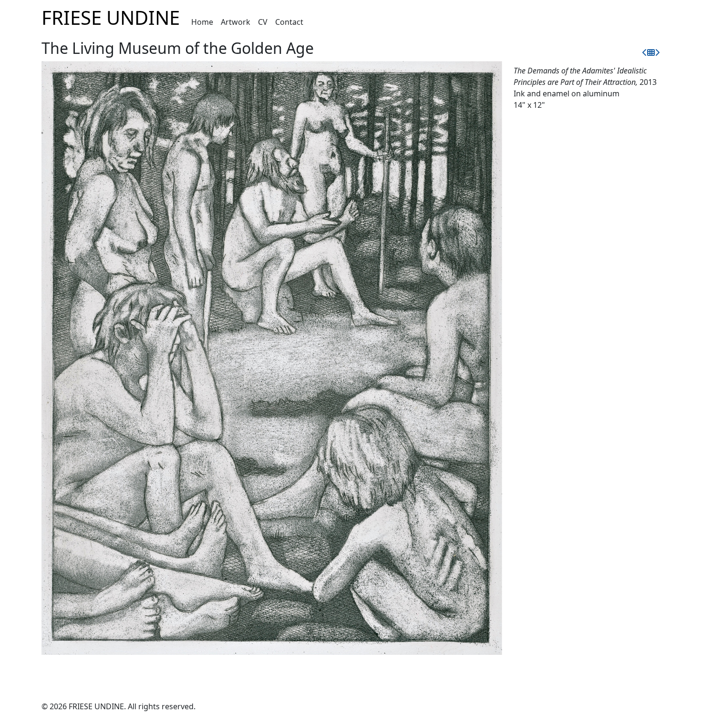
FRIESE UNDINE (110, 17)
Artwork (235, 22)
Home (202, 22)
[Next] (657, 52)
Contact (289, 22)
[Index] (651, 52)
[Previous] (644, 52)
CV (263, 22)
